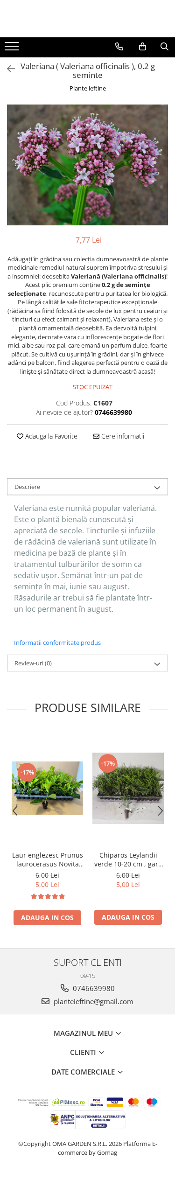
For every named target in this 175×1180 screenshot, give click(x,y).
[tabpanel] (87, 165)
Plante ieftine (88, 88)
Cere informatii (121, 436)
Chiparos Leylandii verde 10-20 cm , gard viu (128, 859)
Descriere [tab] (27, 486)
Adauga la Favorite (50, 436)
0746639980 (93, 988)
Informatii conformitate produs (57, 642)
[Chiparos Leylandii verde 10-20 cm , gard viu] (128, 788)
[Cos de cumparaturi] (143, 46)
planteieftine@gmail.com (92, 1001)
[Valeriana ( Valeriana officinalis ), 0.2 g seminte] (87, 165)
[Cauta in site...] (164, 46)
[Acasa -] (87, 18)
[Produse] (13, 49)
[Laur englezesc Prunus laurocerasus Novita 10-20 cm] (47, 788)
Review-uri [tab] (33, 663)
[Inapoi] (7, 69)
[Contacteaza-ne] (119, 46)
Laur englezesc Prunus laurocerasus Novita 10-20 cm (47, 859)
